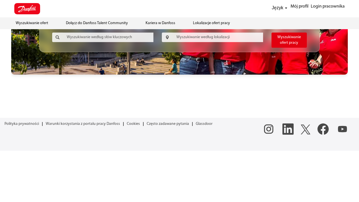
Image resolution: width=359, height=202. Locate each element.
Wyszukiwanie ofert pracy (289, 40)
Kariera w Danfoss (160, 23)
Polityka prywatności (21, 124)
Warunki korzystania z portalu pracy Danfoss (83, 124)
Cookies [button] (133, 124)
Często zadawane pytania (168, 124)
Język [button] (278, 7)
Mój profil (300, 6)
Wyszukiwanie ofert (32, 23)
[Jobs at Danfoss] (27, 9)
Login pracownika (328, 6)
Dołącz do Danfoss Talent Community (97, 23)
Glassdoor (204, 124)
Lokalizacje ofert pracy (211, 23)
